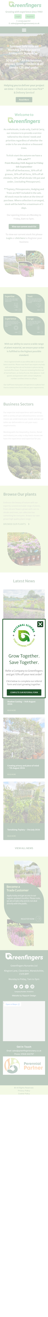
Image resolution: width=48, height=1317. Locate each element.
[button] (40, 624)
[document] (24, 658)
